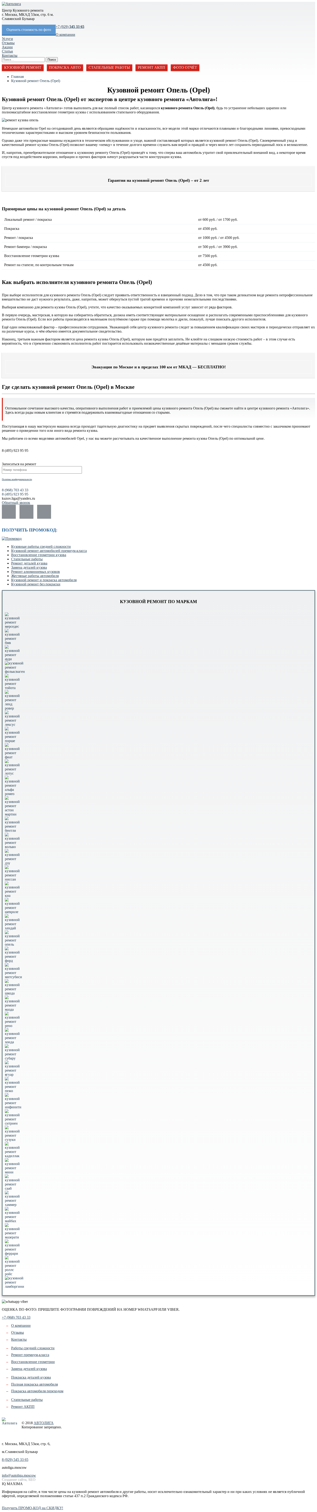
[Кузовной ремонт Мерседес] (12, 626)
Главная (17, 77)
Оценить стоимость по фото (28, 30)
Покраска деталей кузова (31, 1377)
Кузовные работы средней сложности (41, 546)
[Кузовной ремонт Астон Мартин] (12, 814)
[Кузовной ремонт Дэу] (12, 863)
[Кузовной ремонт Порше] (12, 741)
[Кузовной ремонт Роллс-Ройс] (12, 1274)
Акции (7, 47)
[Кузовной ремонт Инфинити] (13, 1107)
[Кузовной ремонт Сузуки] (12, 1140)
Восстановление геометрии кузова (38, 555)
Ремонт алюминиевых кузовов (35, 572)
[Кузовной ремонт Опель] (12, 944)
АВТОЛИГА (44, 1423)
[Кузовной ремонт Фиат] (12, 757)
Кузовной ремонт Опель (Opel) (35, 81)
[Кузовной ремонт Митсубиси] (13, 977)
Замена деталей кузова (29, 567)
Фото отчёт (185, 67)
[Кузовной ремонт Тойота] (12, 688)
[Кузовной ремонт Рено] (12, 1026)
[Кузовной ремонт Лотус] (12, 773)
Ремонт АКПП (151, 67)
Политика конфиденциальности (17, 479)
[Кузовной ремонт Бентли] (12, 830)
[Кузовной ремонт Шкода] (12, 993)
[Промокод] (12, 539)
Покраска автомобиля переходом (37, 1391)
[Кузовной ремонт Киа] (12, 896)
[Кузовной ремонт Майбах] (12, 1221)
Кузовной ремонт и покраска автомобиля (44, 580)
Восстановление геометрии (33, 1362)
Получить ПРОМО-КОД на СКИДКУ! (32, 1508)
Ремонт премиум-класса (30, 1355)
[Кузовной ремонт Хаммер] (12, 1205)
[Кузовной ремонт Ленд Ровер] (12, 708)
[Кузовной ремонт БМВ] (12, 643)
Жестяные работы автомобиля (35, 576)
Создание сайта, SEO (19, 1480)
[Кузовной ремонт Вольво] (12, 847)
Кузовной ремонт (22, 67)
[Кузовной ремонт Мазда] (12, 1009)
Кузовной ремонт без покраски (35, 584)
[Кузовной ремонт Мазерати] (12, 1237)
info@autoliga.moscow (19, 1475)
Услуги (7, 39)
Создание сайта (6, 1435)
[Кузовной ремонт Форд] (12, 961)
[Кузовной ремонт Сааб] (12, 1188)
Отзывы (8, 43)
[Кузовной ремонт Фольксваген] (15, 671)
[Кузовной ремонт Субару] (12, 1058)
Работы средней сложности (33, 1348)
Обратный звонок (16, 503)
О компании (65, 34)
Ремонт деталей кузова (29, 563)
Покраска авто (65, 67)
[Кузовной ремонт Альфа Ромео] (12, 794)
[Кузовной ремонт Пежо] (12, 1091)
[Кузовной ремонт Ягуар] (12, 1074)
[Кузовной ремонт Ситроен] (12, 1123)
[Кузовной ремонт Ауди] (12, 659)
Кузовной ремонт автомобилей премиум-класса (49, 551)
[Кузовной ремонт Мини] (12, 1172)
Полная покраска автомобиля (34, 1384)
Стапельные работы (109, 67)
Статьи (7, 51)
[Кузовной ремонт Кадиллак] (12, 1156)
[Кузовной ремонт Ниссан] (12, 879)
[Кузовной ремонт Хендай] (12, 928)
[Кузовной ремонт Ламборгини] (14, 1286)
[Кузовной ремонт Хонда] (12, 1042)
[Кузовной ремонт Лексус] (12, 724)
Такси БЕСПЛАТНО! (19, 1504)
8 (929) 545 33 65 (15, 1460)
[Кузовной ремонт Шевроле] (12, 912)
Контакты (9, 55)
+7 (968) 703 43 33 (16, 1317)
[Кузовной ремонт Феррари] (12, 1253)
